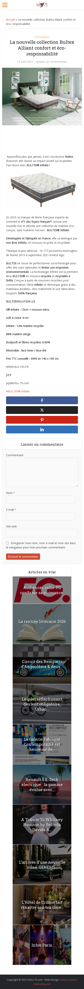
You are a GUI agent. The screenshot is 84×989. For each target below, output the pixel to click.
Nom (10, 493)
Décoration (42, 37)
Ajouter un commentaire (51, 61)
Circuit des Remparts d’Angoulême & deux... (42, 664)
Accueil (10, 19)
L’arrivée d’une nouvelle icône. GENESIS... (42, 865)
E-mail (11, 509)
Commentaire (14, 455)
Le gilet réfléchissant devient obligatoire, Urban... (42, 704)
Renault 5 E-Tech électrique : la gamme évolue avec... (42, 784)
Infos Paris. (42, 945)
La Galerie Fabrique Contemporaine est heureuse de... (42, 744)
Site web (11, 526)
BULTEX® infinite (19, 391)
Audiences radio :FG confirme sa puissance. (42, 590)
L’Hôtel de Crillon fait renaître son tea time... (42, 905)
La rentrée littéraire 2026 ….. (42, 624)
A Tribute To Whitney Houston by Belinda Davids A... (42, 824)
